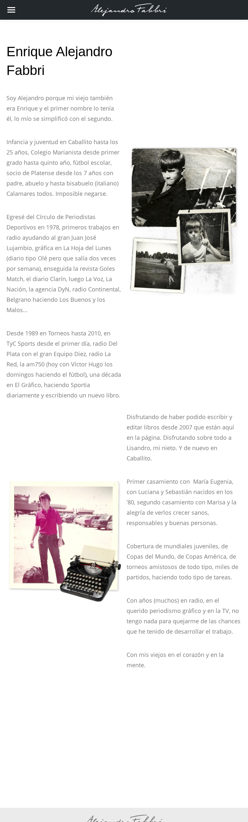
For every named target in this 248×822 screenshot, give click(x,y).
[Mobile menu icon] (11, 10)
